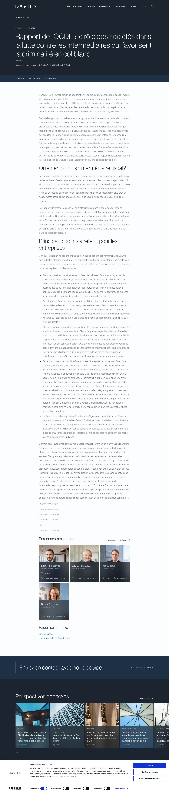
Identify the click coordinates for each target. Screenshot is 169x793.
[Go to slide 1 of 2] (21, 753)
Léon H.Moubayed (32, 65)
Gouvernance (46, 634)
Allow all (149, 765)
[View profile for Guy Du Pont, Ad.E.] (84, 563)
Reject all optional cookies (149, 778)
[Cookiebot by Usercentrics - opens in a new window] (15, 788)
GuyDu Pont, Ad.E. (48, 65)
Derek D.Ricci (64, 65)
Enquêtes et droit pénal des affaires (56, 638)
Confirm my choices (150, 772)
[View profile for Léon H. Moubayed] (54, 563)
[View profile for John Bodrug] (115, 563)
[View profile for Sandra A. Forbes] (54, 601)
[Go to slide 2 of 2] (26, 753)
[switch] (66, 788)
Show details (120, 788)
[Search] (152, 6)
